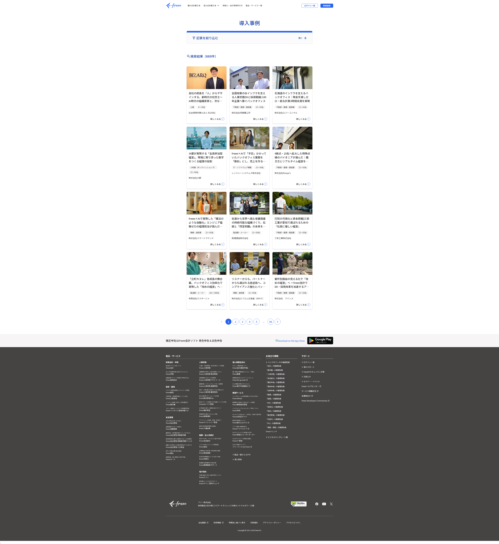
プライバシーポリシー (272, 522)
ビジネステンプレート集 (278, 437)
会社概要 (202, 522)
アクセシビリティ (293, 522)
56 (270, 321)
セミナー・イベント (312, 381)
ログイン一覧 (309, 5)
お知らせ (307, 376)
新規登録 (326, 5)
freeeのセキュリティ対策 (314, 372)
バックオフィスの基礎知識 (279, 362)
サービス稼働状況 (309, 391)
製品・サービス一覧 (254, 5)
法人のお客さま (209, 5)
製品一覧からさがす (242, 454)
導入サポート (309, 367)
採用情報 (217, 522)
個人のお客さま (194, 5)
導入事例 (238, 459)
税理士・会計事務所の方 (233, 5)
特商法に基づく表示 (237, 522)
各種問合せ (306, 396)
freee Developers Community (314, 400)
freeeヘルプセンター (310, 386)
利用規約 (254, 522)
